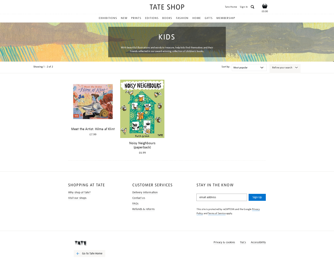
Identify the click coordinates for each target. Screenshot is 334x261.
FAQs (135, 203)
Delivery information (145, 192)
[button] (252, 7)
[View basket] (265, 7)
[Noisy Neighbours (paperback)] (142, 109)
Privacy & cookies (224, 242)
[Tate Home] (96, 243)
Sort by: (226, 66)
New (124, 18)
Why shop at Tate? (79, 192)
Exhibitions (108, 18)
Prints (136, 18)
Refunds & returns (143, 209)
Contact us (138, 198)
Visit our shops (77, 198)
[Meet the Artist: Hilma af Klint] (93, 102)
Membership (225, 18)
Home (196, 18)
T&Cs (243, 242)
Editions (151, 18)
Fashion (182, 18)
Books (167, 18)
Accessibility (258, 242)
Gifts (209, 18)
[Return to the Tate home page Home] (167, 7)
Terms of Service (217, 213)
